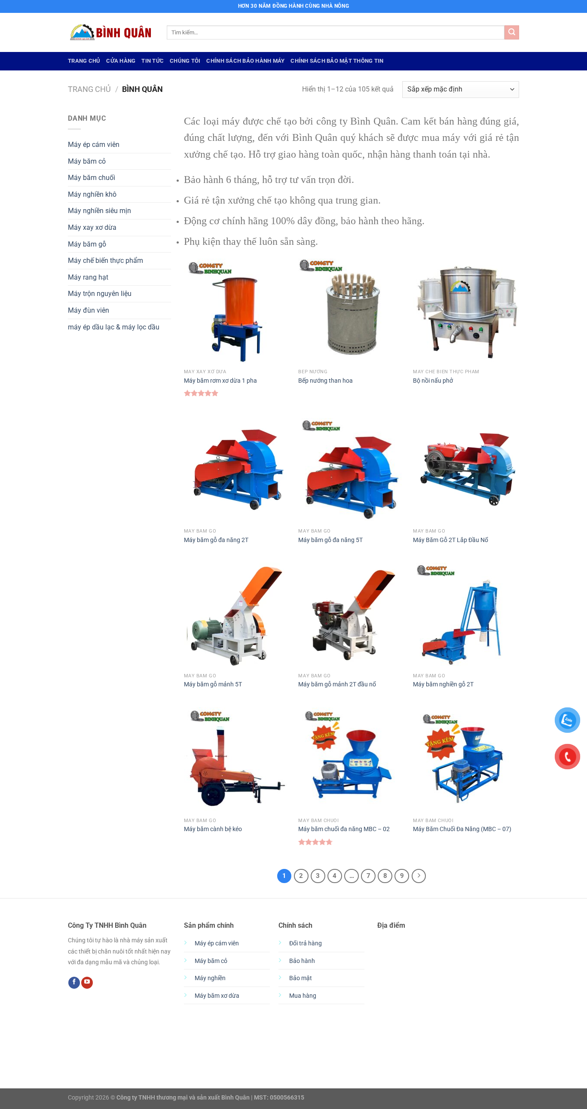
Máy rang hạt (88, 277)
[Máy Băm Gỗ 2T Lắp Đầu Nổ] (466, 471)
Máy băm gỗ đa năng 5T (330, 540)
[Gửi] (511, 32)
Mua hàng (302, 995)
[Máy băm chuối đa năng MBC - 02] (351, 760)
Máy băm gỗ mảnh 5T (213, 684)
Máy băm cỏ (87, 161)
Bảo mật (300, 978)
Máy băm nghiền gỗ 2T (443, 684)
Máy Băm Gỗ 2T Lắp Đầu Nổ (450, 540)
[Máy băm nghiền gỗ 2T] (466, 616)
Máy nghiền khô (92, 194)
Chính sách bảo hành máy (245, 61)
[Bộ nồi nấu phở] (466, 312)
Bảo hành (302, 961)
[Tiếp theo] (419, 876)
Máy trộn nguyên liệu (99, 293)
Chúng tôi (185, 61)
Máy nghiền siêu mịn (99, 211)
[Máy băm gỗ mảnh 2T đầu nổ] (351, 616)
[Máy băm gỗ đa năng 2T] (237, 471)
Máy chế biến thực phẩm (105, 260)
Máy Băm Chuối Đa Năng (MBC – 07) (462, 829)
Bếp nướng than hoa (325, 380)
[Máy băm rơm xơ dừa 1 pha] (237, 312)
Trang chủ (89, 89)
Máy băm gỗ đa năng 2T (216, 540)
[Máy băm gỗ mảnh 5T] (237, 616)
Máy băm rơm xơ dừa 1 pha (220, 380)
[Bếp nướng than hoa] (351, 312)
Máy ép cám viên (93, 144)
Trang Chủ (84, 61)
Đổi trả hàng (305, 943)
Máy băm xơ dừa (217, 995)
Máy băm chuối (91, 178)
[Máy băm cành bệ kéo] (237, 760)
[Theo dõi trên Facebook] (74, 983)
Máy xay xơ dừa (92, 227)
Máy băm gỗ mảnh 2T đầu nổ (337, 684)
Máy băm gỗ (87, 244)
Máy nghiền (210, 978)
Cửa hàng (120, 61)
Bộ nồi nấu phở (433, 380)
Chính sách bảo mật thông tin (336, 61)
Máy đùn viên (88, 310)
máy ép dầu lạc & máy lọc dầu (113, 327)
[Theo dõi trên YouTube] (87, 983)
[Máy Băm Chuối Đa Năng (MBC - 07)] (466, 760)
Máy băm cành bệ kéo (213, 829)
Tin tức (152, 61)
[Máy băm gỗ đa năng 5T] (351, 471)
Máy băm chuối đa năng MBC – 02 (344, 829)
